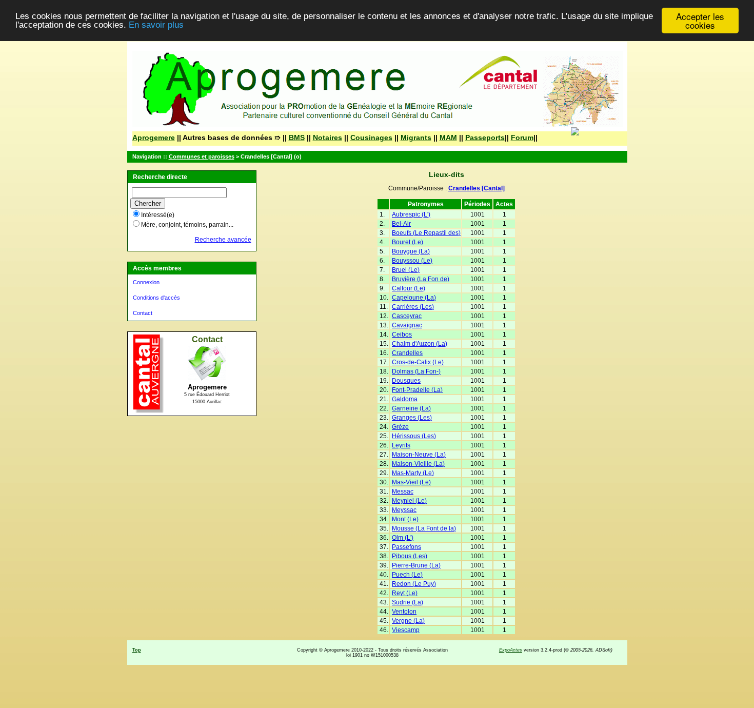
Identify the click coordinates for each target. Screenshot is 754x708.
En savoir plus (156, 25)
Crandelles (407, 353)
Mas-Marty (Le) (413, 473)
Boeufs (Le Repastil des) (426, 233)
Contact (142, 313)
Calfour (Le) (408, 288)
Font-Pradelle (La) (417, 390)
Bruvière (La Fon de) (420, 279)
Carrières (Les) (413, 306)
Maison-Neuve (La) (419, 454)
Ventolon (404, 611)
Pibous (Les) (409, 556)
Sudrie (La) (407, 602)
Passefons (406, 546)
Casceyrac (407, 316)
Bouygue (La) (411, 251)
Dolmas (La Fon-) (416, 371)
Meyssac (404, 510)
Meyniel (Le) (409, 500)
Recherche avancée (223, 239)
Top (136, 650)
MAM (448, 137)
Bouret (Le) (407, 242)
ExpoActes (510, 650)
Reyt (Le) (405, 593)
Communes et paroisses (201, 156)
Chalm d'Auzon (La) (419, 343)
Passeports (485, 137)
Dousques (406, 380)
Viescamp (406, 630)
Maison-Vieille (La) (418, 463)
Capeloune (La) (414, 297)
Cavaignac (407, 325)
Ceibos (402, 334)
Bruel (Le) (406, 269)
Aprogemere (153, 137)
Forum (522, 137)
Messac (402, 491)
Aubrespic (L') (411, 214)
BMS (297, 137)
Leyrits (401, 445)
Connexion (146, 282)
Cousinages (371, 137)
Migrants (416, 137)
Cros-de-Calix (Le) (418, 362)
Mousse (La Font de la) (424, 528)
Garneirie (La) (411, 408)
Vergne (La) (408, 620)
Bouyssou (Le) (412, 260)
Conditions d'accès (156, 297)
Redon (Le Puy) (414, 583)
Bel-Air (401, 223)
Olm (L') (402, 537)
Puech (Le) (407, 574)
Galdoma (405, 399)
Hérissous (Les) (414, 436)
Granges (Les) (412, 417)
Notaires (327, 137)
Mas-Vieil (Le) (411, 482)
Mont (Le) (405, 519)
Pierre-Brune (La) (416, 565)
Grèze (400, 426)
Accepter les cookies (700, 20)
